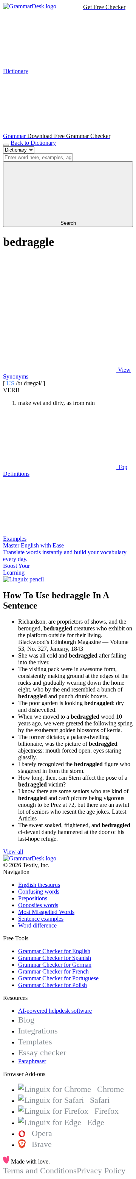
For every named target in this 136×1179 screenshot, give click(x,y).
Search (68, 223)
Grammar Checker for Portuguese (58, 978)
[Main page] (29, 6)
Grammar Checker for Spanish (54, 958)
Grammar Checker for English (54, 951)
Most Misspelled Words (46, 912)
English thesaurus (39, 885)
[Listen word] (59, 311)
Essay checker (42, 1052)
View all (13, 851)
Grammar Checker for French (53, 971)
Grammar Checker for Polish (52, 985)
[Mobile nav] (6, 145)
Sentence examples (40, 918)
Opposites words (38, 905)
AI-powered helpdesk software (55, 1010)
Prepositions (32, 898)
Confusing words (38, 891)
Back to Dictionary (33, 143)
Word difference (37, 925)
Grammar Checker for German (54, 964)
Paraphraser (32, 1061)
